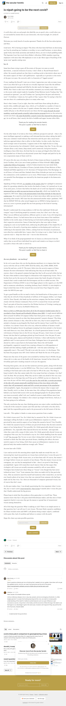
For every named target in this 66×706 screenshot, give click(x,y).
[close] (48, 644)
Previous (9, 551)
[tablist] (11, 563)
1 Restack (14, 540)
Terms (36, 694)
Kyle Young (10, 16)
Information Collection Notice (32, 668)
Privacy (31, 694)
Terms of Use (41, 666)
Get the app (41, 698)
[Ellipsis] (61, 578)
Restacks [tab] (14, 563)
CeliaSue (9, 592)
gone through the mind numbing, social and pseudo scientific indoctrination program (32, 112)
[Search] (42, 3)
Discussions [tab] (16, 629)
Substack (25, 702)
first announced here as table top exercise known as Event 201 (33, 190)
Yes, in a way (13, 437)
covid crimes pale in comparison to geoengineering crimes (25, 634)
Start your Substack (28, 698)
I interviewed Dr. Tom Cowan (30, 489)
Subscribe (53, 3)
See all (7, 670)
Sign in (61, 3)
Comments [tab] (7, 563)
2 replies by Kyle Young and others (18, 614)
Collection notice (43, 694)
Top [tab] (6, 629)
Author (9, 580)
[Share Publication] (46, 3)
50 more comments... (9, 621)
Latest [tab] (9, 629)
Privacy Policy (45, 668)
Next (57, 551)
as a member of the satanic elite (33, 184)
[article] (33, 637)
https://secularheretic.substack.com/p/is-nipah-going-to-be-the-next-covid (27, 586)
